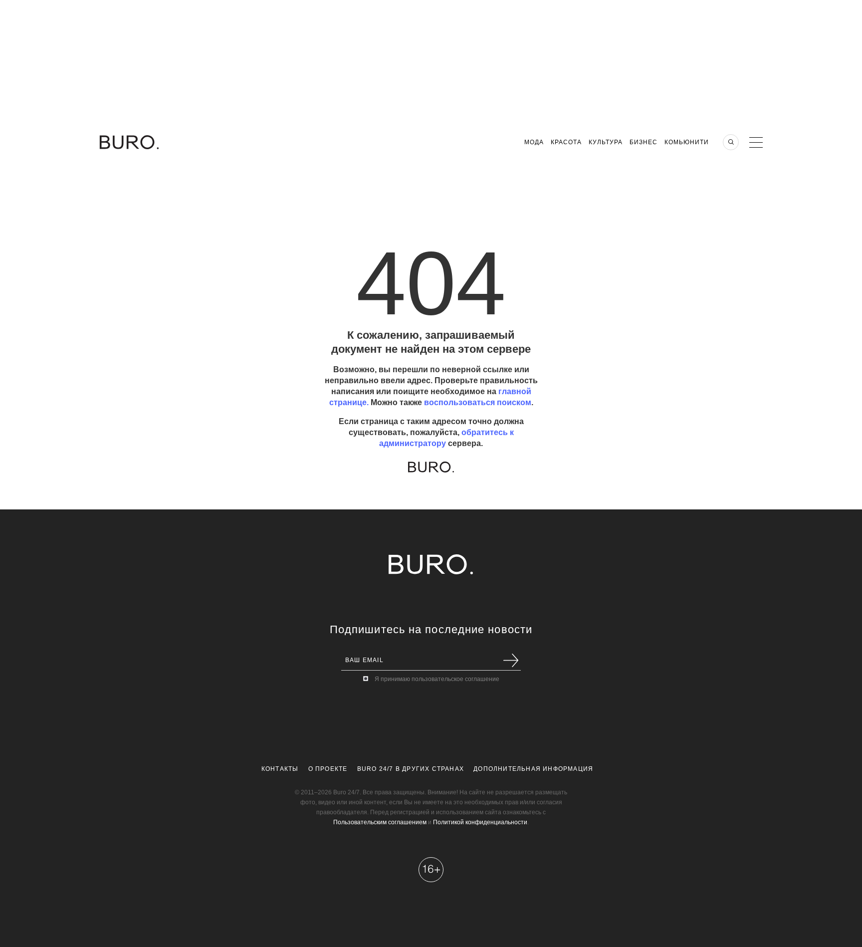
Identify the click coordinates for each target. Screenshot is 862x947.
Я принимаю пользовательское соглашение (437, 679)
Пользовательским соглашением (380, 822)
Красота (566, 142)
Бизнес (643, 142)
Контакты (280, 768)
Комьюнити (686, 142)
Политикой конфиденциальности (480, 822)
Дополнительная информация (533, 768)
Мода (534, 142)
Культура (606, 142)
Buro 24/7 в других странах (410, 768)
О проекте (328, 768)
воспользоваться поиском (477, 402)
